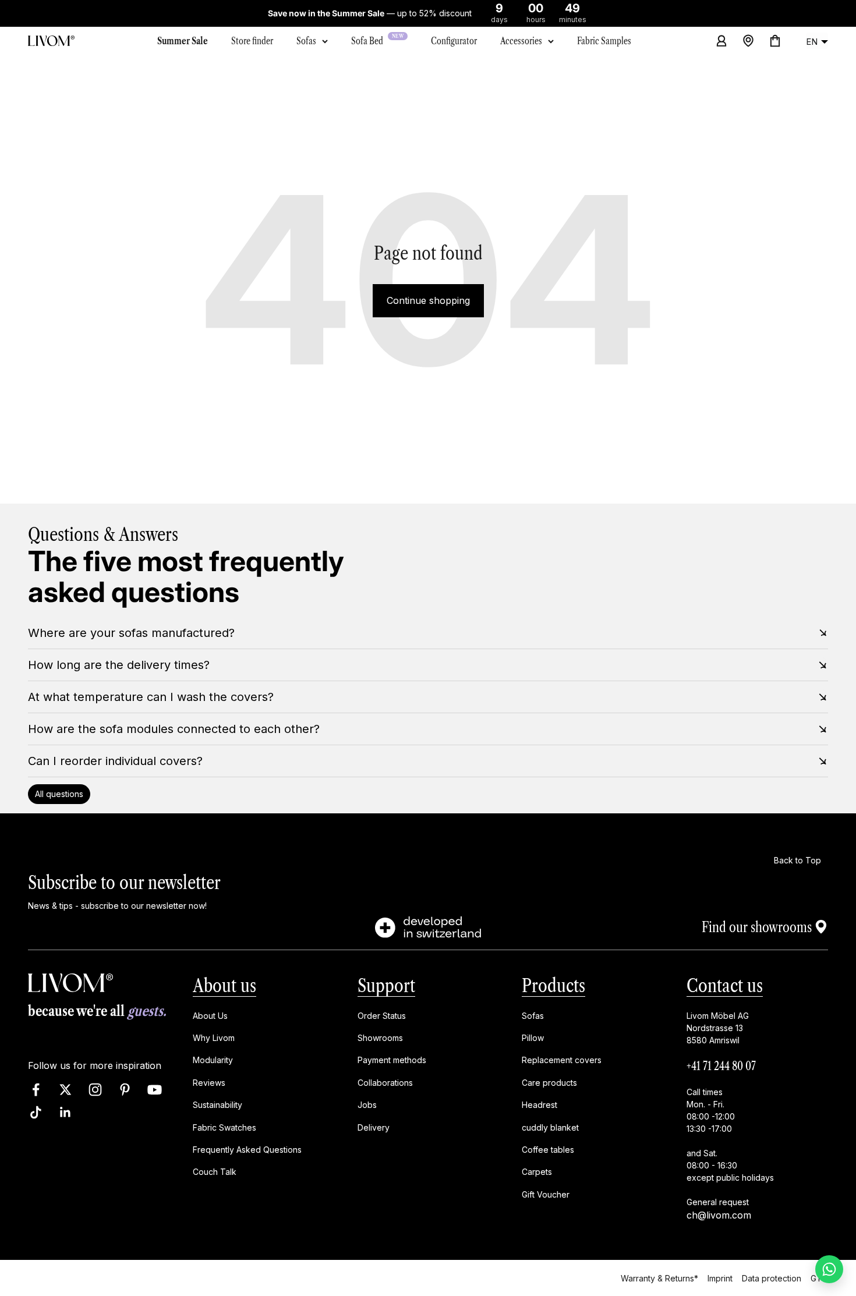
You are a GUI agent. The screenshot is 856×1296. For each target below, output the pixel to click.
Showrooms (380, 1038)
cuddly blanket (550, 1127)
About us (224, 985)
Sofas (306, 41)
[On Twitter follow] (65, 1089)
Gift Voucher (546, 1194)
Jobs (367, 1105)
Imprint (720, 1278)
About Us (210, 1016)
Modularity (213, 1060)
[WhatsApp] (829, 1269)
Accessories (521, 41)
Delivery (374, 1127)
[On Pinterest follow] (125, 1089)
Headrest (539, 1105)
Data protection (771, 1278)
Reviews (209, 1083)
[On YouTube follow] (154, 1089)
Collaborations (385, 1083)
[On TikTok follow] (36, 1112)
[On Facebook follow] (36, 1089)
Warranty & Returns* (659, 1278)
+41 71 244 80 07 (721, 1066)
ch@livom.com (719, 1215)
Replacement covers (562, 1060)
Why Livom (214, 1038)
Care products (549, 1083)
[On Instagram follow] (95, 1089)
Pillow (533, 1038)
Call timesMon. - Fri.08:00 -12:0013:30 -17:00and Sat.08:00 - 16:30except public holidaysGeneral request (730, 1147)
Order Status (382, 1016)
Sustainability (217, 1105)
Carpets (537, 1172)
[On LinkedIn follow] (65, 1112)
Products (553, 985)
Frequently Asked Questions (247, 1150)
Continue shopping (428, 300)
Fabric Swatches (224, 1127)
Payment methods (392, 1060)
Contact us (725, 985)
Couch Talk (214, 1172)
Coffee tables (548, 1150)
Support (386, 985)
